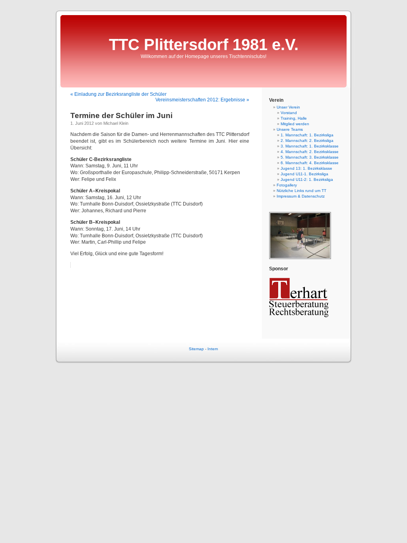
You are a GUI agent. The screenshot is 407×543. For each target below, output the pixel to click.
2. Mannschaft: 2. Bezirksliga (307, 140)
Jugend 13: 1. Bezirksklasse (306, 168)
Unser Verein (288, 107)
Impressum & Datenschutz (301, 196)
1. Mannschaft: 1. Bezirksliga (307, 135)
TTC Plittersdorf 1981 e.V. (203, 44)
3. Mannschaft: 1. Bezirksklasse (310, 146)
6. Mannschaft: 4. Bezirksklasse (310, 163)
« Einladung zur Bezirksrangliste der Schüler (118, 94)
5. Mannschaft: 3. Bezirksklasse (310, 157)
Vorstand (289, 113)
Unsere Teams (290, 129)
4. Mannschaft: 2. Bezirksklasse (310, 151)
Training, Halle (294, 118)
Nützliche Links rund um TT (301, 190)
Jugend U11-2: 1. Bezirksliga (307, 179)
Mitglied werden (295, 124)
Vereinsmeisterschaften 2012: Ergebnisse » (202, 100)
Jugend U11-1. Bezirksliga (304, 174)
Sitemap (196, 349)
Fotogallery (287, 185)
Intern (212, 349)
